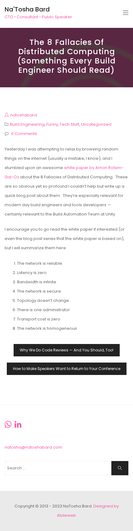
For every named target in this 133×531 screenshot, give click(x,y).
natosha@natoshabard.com (33, 447)
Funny (52, 124)
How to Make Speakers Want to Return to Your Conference (66, 368)
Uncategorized (96, 124)
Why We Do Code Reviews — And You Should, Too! (67, 350)
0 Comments (24, 134)
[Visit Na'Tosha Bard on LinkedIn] (18, 426)
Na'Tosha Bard (27, 9)
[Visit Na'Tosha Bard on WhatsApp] (8, 426)
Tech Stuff (69, 124)
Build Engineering (27, 124)
